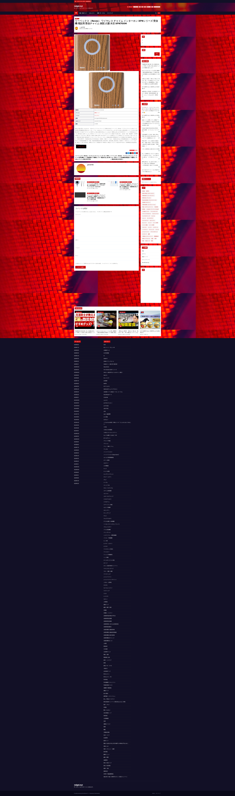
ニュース (149, 227)
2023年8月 (76, 444)
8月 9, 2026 (122, 334)
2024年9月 (76, 408)
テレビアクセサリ (107, 518)
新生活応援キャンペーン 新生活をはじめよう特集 (114, 701)
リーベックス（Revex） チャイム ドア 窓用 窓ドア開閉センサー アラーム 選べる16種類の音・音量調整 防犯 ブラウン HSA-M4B (96, 197)
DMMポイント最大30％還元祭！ (111, 364)
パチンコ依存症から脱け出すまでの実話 (151, 149)
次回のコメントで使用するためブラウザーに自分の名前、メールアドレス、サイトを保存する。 (97, 263)
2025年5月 (76, 386)
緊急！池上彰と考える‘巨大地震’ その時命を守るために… (116, 743)
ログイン (144, 254)
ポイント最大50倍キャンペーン (111, 565)
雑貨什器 (106, 771)
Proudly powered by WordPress (80, 793)
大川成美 (106, 649)
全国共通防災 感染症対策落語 (110, 632)
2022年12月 (76, 467)
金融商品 (106, 760)
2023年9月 (76, 442)
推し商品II (106, 693)
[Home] (76, 13)
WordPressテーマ (108, 394)
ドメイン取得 (155, 222)
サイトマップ (110, 13)
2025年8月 (76, 378)
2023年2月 (76, 461)
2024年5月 (76, 419)
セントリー (144, 222)
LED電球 (105, 380)
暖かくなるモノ (107, 710)
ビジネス (106, 546)
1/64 (105, 344)
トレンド (149, 222)
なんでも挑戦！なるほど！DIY (110, 435)
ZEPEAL (143, 209)
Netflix (105, 383)
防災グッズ (148, 6)
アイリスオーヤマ (154, 211)
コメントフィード (146, 259)
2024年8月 (76, 411)
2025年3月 (76, 392)
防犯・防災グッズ (83, 13)
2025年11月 (76, 369)
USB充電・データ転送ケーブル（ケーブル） (113, 392)
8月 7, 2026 (144, 334)
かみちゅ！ (106, 419)
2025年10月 (76, 372)
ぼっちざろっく (107, 438)
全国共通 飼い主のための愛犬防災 (111, 624)
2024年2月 (76, 428)
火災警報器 (106, 718)
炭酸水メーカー (107, 724)
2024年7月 (76, 414)
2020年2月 (76, 483)
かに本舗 (106, 417)
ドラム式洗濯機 (107, 529)
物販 (105, 729)
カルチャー (106, 463)
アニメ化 (106, 449)
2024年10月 (76, 405)
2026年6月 (76, 350)
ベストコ (157, 229)
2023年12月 (76, 433)
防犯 (152, 6)
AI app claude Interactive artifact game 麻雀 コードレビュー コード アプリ (150, 129)
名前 (76, 240)
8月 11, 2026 (100, 334)
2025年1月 (76, 397)
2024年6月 (76, 417)
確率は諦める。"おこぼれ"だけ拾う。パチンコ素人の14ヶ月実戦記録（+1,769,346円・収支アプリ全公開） (150, 163)
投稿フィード (145, 256)
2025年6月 (76, 383)
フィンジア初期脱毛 (108, 554)
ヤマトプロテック (154, 231)
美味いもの (106, 746)
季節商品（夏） (107, 657)
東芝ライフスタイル (146, 238)
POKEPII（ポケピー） (146, 202)
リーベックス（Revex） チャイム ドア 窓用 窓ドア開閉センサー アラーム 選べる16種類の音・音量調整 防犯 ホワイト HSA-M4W (129, 186)
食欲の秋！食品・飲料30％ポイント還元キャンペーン (115, 776)
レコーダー (106, 596)
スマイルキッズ (145, 220)
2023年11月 (76, 436)
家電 (105, 663)
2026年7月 (76, 347)
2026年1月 (76, 364)
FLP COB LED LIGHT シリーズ (110, 369)
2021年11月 (76, 475)
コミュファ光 (106, 485)
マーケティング (107, 574)
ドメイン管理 (151, 225)
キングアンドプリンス (108, 474)
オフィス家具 (106, 460)
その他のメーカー (145, 211)
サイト (76, 255)
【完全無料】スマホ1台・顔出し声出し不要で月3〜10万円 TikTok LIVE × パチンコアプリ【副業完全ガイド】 (150, 136)
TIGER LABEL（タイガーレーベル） (149, 204)
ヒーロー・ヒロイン (108, 543)
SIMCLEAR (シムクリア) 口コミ (111, 389)
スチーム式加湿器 (107, 490)
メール (77, 248)
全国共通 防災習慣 (108, 618)
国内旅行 (106, 646)
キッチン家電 (106, 471)
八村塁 (105, 643)
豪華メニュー (106, 754)
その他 (105, 427)
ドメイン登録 (144, 225)
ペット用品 (106, 557)
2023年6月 (76, 450)
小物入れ (106, 668)
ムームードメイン (157, 6)
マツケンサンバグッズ (108, 568)
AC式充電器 (106, 353)
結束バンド (106, 740)
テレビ (105, 515)
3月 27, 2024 (122, 189)
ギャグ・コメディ (107, 477)
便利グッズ (77, 18)
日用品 (105, 707)
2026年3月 (76, 358)
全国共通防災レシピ (108, 640)
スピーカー (106, 493)
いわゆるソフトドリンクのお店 (153, 209)
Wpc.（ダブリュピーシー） (147, 207)
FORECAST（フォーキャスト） (148, 195)
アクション (106, 443)
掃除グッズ (106, 690)
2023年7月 (76, 447)
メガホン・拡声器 (107, 582)
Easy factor (106, 367)
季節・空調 (106, 654)
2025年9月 (76, 375)
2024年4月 (76, 422)
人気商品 (106, 602)
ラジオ (105, 593)
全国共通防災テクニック (109, 638)
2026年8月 (76, 344)
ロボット (106, 599)
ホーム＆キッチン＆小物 (109, 560)
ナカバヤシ (90, 28)
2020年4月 (76, 480)
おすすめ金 (106, 405)
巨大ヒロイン (106, 674)
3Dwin (143, 191)
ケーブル (106, 482)
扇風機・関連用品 (107, 688)
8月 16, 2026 (78, 334)
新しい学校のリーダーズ (109, 699)
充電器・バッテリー (108, 613)
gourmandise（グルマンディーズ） (149, 200)
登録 (143, 251)
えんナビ (106, 400)
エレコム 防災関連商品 (109, 457)
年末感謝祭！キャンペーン (109, 682)
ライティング (106, 590)
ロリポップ (144, 234)
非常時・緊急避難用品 (108, 774)
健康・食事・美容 (107, 607)
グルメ (105, 479)
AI (104, 355)
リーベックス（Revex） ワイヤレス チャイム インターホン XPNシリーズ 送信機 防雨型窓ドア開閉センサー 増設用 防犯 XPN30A (123, 157)
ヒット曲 (106, 540)
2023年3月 (76, 458)
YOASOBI (106, 397)
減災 (142, 6)
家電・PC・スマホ (101, 13)
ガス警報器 (106, 465)
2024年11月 (76, 403)
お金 (142, 312)
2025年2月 (76, 394)
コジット (144, 218)
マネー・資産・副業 (108, 571)
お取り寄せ (106, 408)
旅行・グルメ (106, 704)
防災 (145, 6)
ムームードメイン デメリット (110, 579)
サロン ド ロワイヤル (108, 488)
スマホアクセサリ (107, 499)
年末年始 (106, 679)
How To (105, 375)
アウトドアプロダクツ (146, 213)
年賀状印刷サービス (108, 685)
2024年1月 (76, 430)
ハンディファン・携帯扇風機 (110, 535)
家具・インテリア (107, 660)
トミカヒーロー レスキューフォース (112, 524)
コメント (77, 214)
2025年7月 (76, 380)
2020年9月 (76, 478)
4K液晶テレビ (107, 350)
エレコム (153, 216)
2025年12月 (76, 367)
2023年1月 (76, 464)
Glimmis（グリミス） (146, 197)
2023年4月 (76, 455)
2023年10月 (76, 439)
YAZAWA (156, 207)
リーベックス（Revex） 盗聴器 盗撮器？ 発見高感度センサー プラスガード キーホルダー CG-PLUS (96, 185)
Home (153, 793)
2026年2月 (76, 361)
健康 (149, 234)
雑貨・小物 (106, 768)
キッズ (105, 468)
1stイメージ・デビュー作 (109, 347)
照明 (105, 726)
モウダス (106, 585)
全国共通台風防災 (107, 626)
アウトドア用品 (107, 441)
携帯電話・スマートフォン (109, 696)
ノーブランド (136, 6)
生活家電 (106, 738)
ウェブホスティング (146, 216)
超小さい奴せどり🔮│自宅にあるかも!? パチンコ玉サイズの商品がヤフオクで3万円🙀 (150, 110)
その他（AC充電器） (108, 429)
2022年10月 (76, 469)
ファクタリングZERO (108, 549)
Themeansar (97, 793)
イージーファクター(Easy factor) (111, 454)
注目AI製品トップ (107, 713)
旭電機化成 (156, 236)
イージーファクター (108, 452)
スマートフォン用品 (108, 504)
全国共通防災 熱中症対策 (109, 635)
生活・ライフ (106, 735)
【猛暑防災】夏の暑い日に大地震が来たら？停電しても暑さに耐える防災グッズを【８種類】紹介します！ (151, 66)
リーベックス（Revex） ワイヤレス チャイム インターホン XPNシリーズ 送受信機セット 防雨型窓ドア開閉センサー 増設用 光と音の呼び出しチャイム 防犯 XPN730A (92, 157)
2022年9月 (76, 472)
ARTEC (147, 191)
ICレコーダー (106, 378)
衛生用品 (106, 751)
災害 (140, 6)
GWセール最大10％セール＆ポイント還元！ (113, 372)
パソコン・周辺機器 (108, 538)
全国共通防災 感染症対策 (109, 629)
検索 (144, 50)
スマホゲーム (106, 502)
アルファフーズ (155, 213)
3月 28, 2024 (90, 188)
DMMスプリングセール (91, 193)
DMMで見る (81, 146)
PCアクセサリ (107, 386)
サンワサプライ (150, 218)
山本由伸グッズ (107, 671)
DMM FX (105, 358)
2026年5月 (76, 353)
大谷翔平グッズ (107, 652)
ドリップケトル (107, 532)
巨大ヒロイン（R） (108, 676)
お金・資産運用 (107, 414)
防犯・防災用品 (107, 765)
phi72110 (83, 27)
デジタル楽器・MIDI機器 (109, 521)
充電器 (105, 610)
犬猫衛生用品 (106, 732)
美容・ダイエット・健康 (109, 749)
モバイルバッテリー (108, 588)
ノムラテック (155, 227)
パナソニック (151, 229)
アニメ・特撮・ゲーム (108, 446)
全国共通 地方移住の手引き (110, 615)
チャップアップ (107, 513)
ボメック (106, 563)
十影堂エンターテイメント (147, 236)
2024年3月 (76, 425)
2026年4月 (76, 355)
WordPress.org (145, 262)
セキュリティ (92, 13)
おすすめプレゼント (108, 403)
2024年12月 (76, 400)
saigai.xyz (78, 6)
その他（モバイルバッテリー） (110, 432)
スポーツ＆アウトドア (108, 496)
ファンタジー (106, 552)
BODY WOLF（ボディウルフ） (148, 193)
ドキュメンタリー (107, 527)
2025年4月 (76, 389)
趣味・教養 (106, 757)
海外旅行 (106, 715)
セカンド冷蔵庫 (107, 507)
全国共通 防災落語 (108, 621)
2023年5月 (76, 453)
